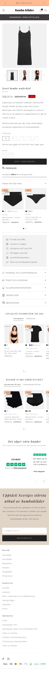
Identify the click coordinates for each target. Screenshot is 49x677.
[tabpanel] (24, 348)
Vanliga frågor (8, 600)
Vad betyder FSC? (10, 625)
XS (6, 138)
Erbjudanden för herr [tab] (32, 384)
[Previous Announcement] (5, 3)
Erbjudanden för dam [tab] (12, 384)
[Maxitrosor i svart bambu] (13, 198)
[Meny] (3, 10)
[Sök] (45, 10)
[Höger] (43, 75)
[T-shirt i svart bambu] (35, 333)
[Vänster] (5, 75)
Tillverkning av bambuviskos (14, 641)
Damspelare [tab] (18, 319)
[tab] (23, 228)
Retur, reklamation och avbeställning (18, 596)
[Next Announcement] (43, 3)
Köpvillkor (6, 604)
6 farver (14, 211)
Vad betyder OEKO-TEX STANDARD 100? (20, 629)
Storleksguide (11, 168)
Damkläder (7, 559)
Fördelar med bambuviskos (14, 637)
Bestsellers (7, 563)
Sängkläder (7, 572)
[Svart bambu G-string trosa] (36, 198)
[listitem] (24, 3)
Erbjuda (5, 567)
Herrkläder (7, 555)
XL (34, 138)
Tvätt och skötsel (9, 645)
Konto (5, 609)
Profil (4, 621)
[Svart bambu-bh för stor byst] (14, 333)
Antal (4, 151)
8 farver (38, 345)
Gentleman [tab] (31, 319)
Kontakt (5, 588)
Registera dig (24, 538)
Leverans (6, 592)
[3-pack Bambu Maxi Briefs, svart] (14, 399)
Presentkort (7, 576)
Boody (5, 92)
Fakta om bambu (9, 633)
